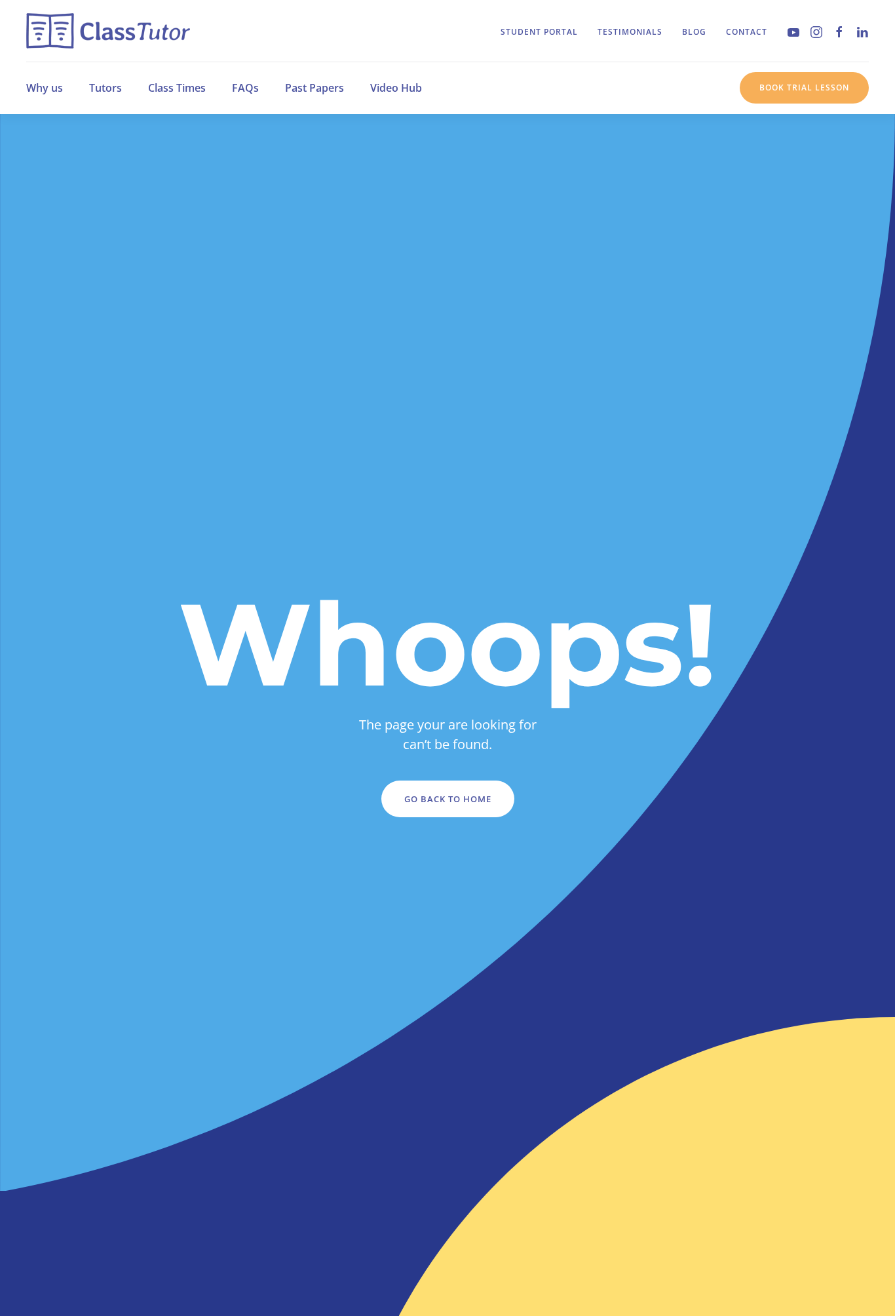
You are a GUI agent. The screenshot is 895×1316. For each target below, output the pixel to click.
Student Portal (539, 31)
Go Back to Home (447, 799)
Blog (694, 31)
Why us (44, 88)
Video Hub (396, 88)
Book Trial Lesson (804, 87)
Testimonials (630, 31)
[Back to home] (108, 30)
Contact (746, 31)
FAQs (245, 88)
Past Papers (314, 88)
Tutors (105, 88)
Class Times (177, 88)
